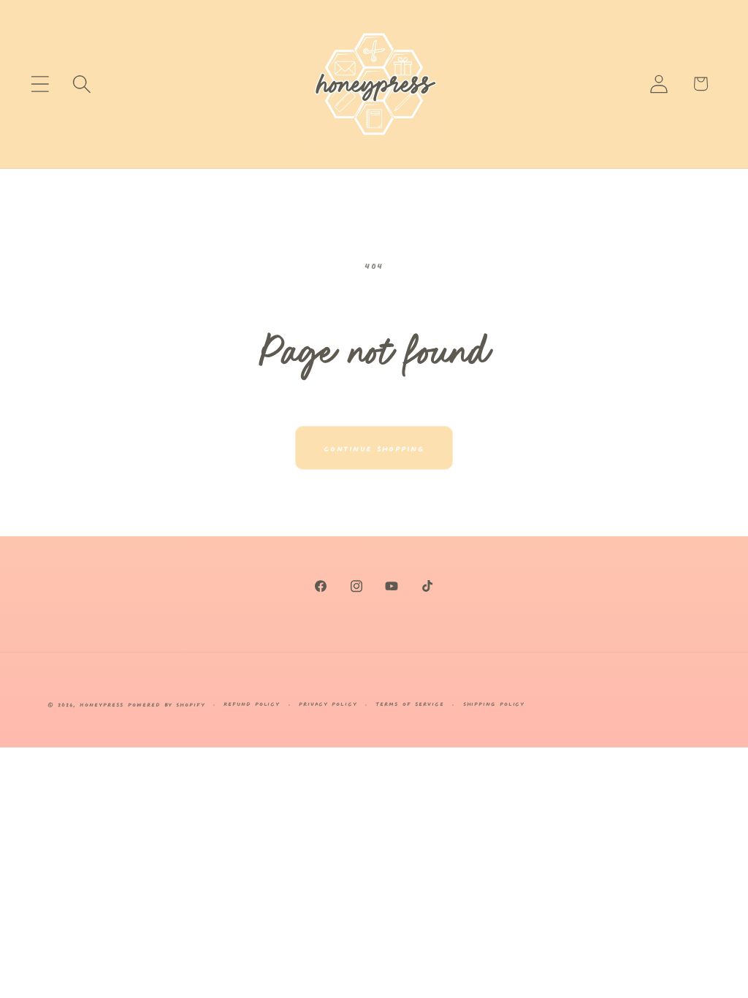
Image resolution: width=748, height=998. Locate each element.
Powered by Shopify (166, 704)
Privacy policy (328, 703)
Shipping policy (494, 703)
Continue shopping (374, 447)
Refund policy (252, 703)
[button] (40, 83)
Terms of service (409, 703)
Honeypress (104, 704)
